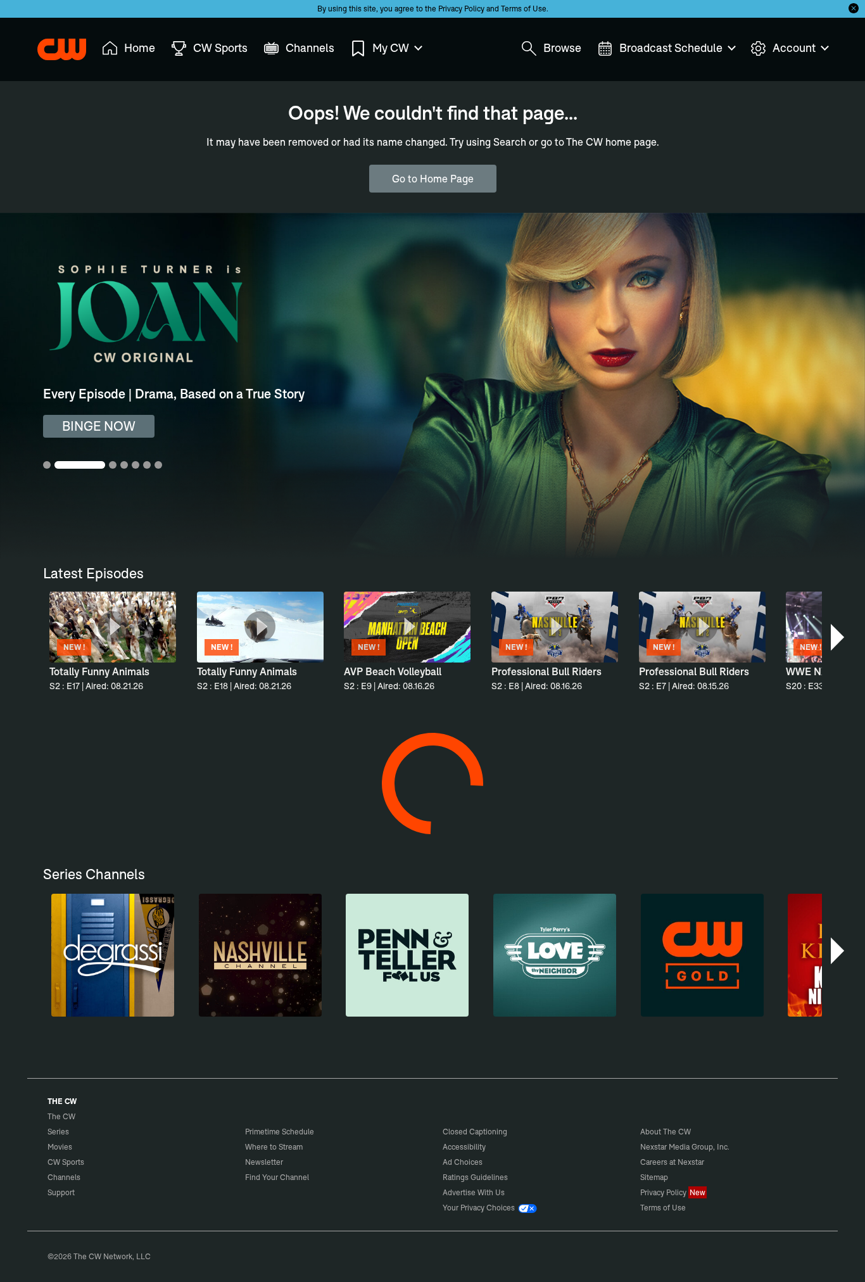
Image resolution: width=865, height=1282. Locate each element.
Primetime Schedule (279, 1131)
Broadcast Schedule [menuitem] (671, 48)
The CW (53, 45)
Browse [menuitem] (562, 48)
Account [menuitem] (794, 48)
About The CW (665, 1131)
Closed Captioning (475, 1131)
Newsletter (264, 1162)
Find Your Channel (277, 1177)
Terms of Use (523, 8)
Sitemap (654, 1177)
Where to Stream (274, 1147)
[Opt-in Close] (854, 8)
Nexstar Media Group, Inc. (684, 1147)
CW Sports (65, 1162)
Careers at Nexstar (672, 1162)
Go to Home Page (433, 178)
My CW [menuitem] (390, 48)
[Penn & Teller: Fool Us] (407, 955)
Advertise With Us (474, 1192)
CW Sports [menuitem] (220, 48)
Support (61, 1192)
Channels (63, 1177)
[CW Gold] (702, 955)
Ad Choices (463, 1162)
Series (58, 1131)
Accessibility (464, 1147)
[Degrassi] (112, 955)
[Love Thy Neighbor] (554, 955)
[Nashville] (260, 955)
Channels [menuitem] (310, 48)
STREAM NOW (104, 426)
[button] (838, 637)
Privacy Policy (461, 8)
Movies (59, 1147)
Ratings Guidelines (475, 1177)
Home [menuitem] (139, 48)
